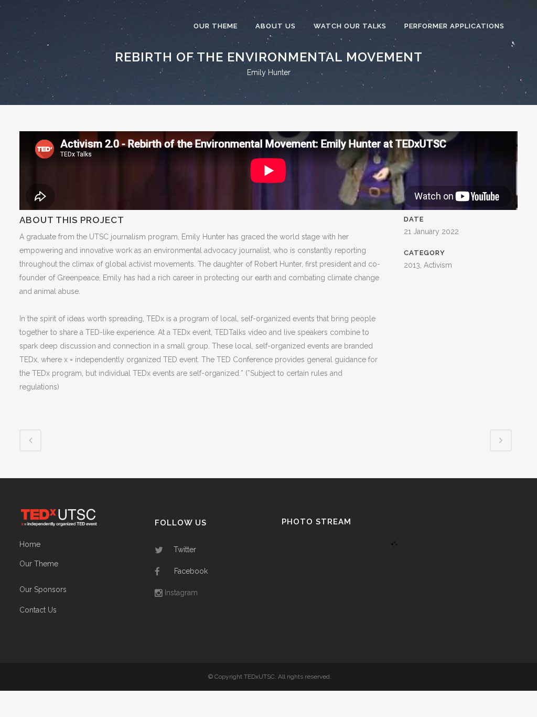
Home (29, 544)
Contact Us (38, 610)
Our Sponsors (43, 589)
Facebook (191, 571)
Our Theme (38, 564)
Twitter (185, 549)
